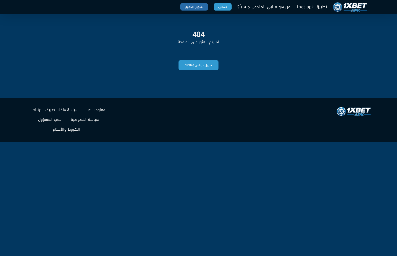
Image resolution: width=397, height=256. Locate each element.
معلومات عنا (95, 110)
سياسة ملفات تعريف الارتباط (55, 110)
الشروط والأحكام (66, 129)
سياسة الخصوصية (85, 119)
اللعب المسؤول (50, 119)
